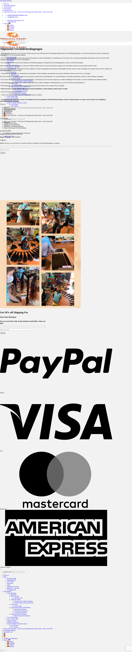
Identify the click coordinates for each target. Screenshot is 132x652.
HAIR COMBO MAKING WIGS (17, 103)
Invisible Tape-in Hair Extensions (23, 603)
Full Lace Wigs (11, 620)
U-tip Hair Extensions (20, 612)
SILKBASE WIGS (12, 622)
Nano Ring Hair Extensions (18, 93)
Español (11, 645)
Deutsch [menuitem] (11, 30)
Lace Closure (14, 106)
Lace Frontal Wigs (12, 96)
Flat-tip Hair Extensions (21, 90)
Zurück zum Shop (9, 136)
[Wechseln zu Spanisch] (4, 117)
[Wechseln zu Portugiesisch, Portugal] (4, 635)
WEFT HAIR (15, 75)
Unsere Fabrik (8, 7)
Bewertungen (7, 8)
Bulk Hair (13, 594)
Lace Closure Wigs (12, 98)
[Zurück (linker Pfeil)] (0, 651)
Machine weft (18, 598)
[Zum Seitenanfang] (0, 569)
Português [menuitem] (12, 27)
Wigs (8, 64)
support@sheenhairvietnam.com (13, 134)
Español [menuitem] (11, 28)
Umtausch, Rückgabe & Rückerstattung (15, 128)
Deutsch (6, 23)
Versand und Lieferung (10, 123)
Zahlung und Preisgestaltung (12, 124)
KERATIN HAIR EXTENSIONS (20, 86)
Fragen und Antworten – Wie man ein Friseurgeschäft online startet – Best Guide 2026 (28, 12)
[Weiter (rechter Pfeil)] (2, 651)
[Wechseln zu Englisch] (4, 633)
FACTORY (10, 60)
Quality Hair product (13, 586)
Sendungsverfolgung (9, 5)
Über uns (6, 4)
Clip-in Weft (17, 606)
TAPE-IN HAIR (15, 78)
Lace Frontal (14, 104)
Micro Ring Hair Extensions (22, 616)
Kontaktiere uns (8, 10)
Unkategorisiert (11, 590)
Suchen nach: (7, 42)
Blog (5, 577)
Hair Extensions (11, 72)
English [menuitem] (11, 25)
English (11, 641)
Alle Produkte (7, 591)
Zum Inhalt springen (5, 1)
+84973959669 (16, 137)
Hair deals (10, 583)
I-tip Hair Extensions (20, 609)
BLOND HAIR (11, 578)
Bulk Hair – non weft (13, 67)
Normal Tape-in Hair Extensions (23, 601)
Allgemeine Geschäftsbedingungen (13, 126)
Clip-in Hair (14, 604)
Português (12, 643)
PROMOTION (11, 580)
